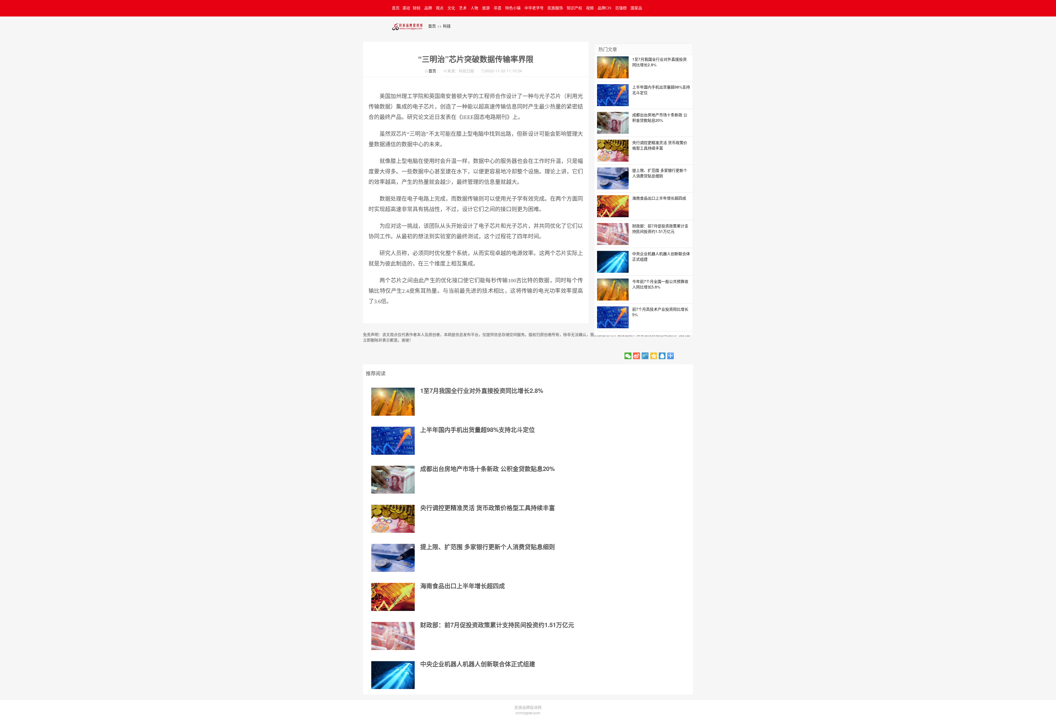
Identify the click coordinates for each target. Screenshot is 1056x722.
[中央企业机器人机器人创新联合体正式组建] (393, 675)
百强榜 (621, 8)
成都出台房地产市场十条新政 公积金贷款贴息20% (487, 468)
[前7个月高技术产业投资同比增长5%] (613, 316)
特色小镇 (513, 8)
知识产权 (574, 8)
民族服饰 (555, 8)
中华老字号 (534, 8)
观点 (440, 8)
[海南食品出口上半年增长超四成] (393, 597)
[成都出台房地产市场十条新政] (393, 480)
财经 (416, 8)
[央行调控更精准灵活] (393, 519)
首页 (396, 8)
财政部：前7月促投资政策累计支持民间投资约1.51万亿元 (497, 624)
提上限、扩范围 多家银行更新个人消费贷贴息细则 (487, 546)
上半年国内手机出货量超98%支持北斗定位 (477, 429)
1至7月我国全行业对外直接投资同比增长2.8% (481, 390)
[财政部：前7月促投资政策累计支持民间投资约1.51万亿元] (393, 636)
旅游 (486, 8)
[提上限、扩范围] (393, 558)
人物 (474, 8)
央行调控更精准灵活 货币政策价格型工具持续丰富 (487, 507)
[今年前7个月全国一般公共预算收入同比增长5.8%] (613, 288)
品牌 (428, 8)
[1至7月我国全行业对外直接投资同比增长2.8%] (393, 402)
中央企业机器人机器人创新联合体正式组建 (477, 663)
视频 (590, 8)
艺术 (463, 8)
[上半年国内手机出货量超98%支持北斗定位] (393, 441)
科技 (447, 26)
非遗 (497, 8)
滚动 (406, 8)
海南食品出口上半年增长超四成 (462, 585)
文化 (451, 8)
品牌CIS (604, 8)
